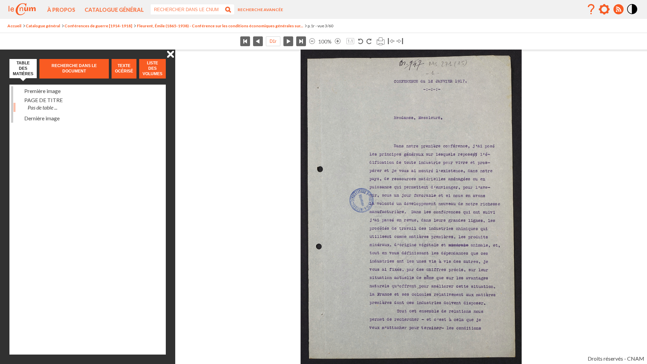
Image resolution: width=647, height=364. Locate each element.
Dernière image (42, 118)
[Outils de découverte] (604, 9)
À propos (61, 9)
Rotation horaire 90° (368, 41)
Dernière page (301, 41)
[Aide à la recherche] (591, 9)
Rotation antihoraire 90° (360, 41)
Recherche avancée (260, 9)
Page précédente (258, 41)
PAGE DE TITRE (43, 100)
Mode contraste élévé (632, 14)
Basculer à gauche (391, 41)
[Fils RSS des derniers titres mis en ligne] (618, 9)
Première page (245, 41)
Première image (42, 91)
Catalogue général (114, 9)
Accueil (14, 25)
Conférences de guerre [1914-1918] (98, 25)
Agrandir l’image (338, 41)
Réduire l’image (312, 41)
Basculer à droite (400, 41)
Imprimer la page (380, 41)
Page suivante (288, 41)
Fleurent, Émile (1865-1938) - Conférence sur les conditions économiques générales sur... (220, 25)
